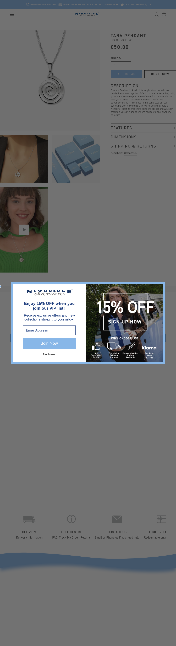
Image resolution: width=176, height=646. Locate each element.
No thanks (49, 354)
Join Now (49, 343)
